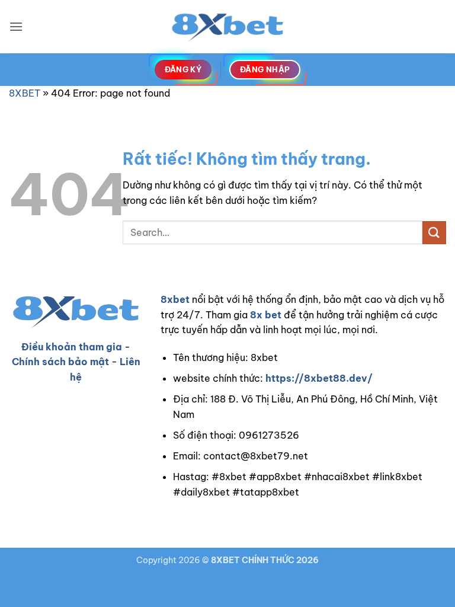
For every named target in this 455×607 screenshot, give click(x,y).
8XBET (24, 93)
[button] (16, 26)
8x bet (265, 315)
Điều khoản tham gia (71, 347)
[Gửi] (434, 232)
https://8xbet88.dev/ (319, 378)
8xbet (175, 299)
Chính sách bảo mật (60, 362)
